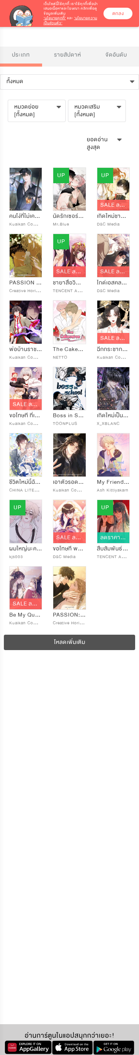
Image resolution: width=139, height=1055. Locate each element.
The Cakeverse (73, 349)
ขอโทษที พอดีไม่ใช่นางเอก (83, 548)
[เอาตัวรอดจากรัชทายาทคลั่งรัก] (69, 455)
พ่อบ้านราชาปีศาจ (31, 349)
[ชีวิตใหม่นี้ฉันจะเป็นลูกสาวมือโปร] (26, 455)
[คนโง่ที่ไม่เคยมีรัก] (26, 189)
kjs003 (16, 556)
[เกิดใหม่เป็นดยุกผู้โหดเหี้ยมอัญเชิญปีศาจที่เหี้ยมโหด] (113, 388)
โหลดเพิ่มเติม (69, 642)
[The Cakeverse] (69, 322)
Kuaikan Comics (26, 224)
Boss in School (73, 415)
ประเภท (21, 55)
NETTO (60, 357)
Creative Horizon (26, 290)
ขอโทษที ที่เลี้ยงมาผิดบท (37, 415)
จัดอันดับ (116, 55)
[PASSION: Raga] (69, 588)
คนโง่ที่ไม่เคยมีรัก (28, 216)
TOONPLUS (65, 423)
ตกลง (118, 13)
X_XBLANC (108, 423)
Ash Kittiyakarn (113, 490)
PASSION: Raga (74, 615)
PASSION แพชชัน (31, 283)
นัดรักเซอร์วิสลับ (72, 216)
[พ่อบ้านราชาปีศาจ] (26, 322)
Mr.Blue (61, 224)
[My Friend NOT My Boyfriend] (113, 455)
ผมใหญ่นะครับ (26, 548)
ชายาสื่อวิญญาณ (74, 283)
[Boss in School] (69, 388)
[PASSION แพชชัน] (26, 255)
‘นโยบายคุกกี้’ (55, 18)
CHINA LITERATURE (30, 490)
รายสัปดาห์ (67, 55)
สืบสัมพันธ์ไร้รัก (115, 548)
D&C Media (108, 224)
